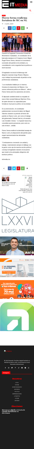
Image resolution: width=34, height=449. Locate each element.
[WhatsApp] (23, 28)
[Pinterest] (18, 28)
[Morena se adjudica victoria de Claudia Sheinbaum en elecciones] (29, 412)
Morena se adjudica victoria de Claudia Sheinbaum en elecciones (13, 411)
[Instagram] (8, 368)
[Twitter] (14, 28)
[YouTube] (22, 368)
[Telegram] (25, 368)
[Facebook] (10, 28)
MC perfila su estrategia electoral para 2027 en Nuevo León (9, 184)
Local (3, 15)
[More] (27, 28)
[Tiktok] (18, 368)
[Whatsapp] (28, 368)
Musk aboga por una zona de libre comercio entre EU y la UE (25, 190)
